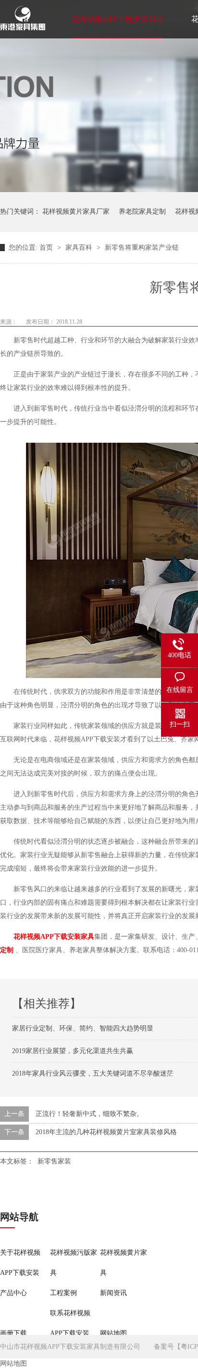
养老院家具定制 (142, 211)
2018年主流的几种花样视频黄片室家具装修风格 (106, 1132)
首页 (47, 247)
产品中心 (13, 1292)
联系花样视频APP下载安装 (70, 1323)
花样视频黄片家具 (123, 1262)
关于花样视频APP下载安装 (20, 1262)
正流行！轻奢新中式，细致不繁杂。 (89, 1113)
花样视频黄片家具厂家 (76, 211)
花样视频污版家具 (73, 1262)
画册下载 (13, 1333)
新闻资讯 (113, 1292)
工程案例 (63, 1292)
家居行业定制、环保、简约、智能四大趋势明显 (82, 1028)
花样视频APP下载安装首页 (117, 19)
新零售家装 (54, 1161)
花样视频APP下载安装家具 (53, 936)
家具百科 (79, 247)
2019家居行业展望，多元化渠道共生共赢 (72, 1050)
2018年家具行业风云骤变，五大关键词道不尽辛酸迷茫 (92, 1073)
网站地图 (113, 1333)
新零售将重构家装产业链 (142, 247)
